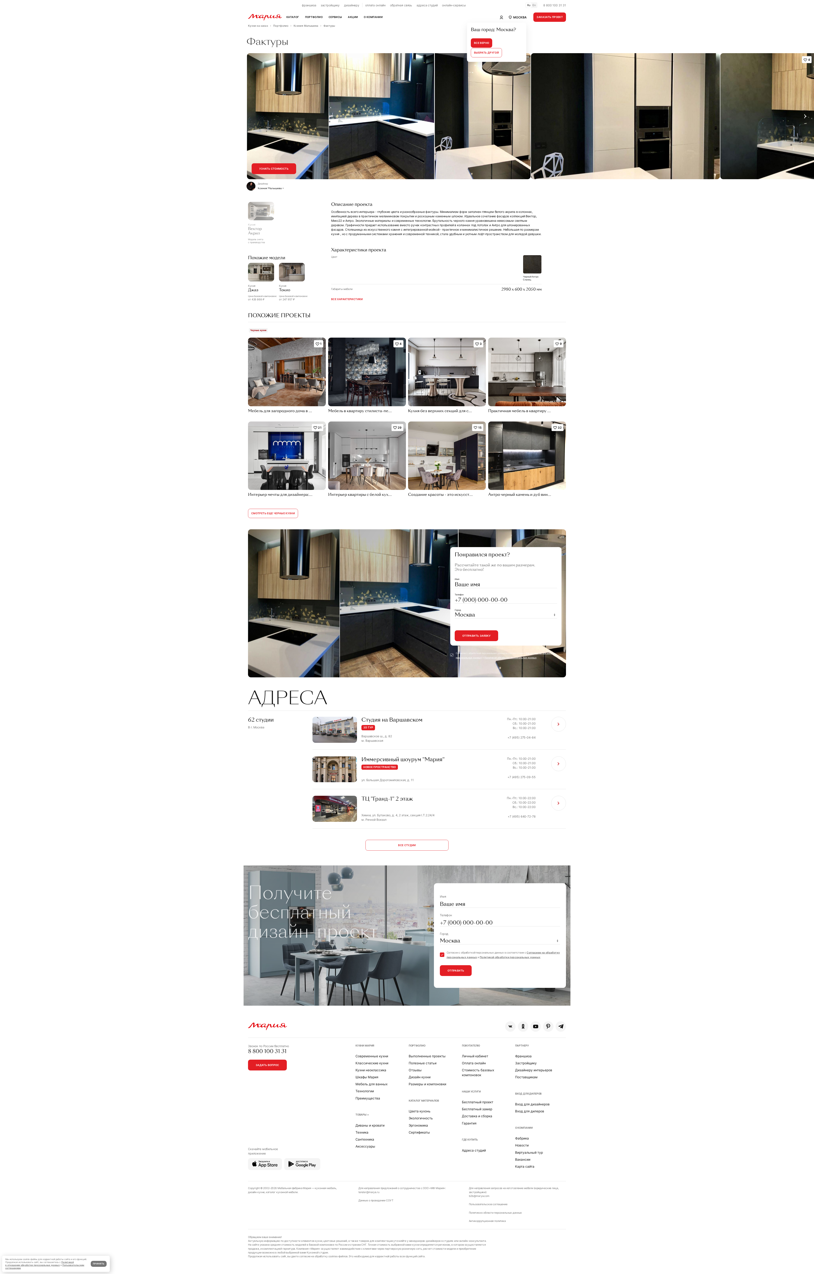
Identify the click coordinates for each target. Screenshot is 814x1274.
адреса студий (427, 5)
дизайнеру (351, 5)
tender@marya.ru (368, 1192)
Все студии (407, 845)
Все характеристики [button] (347, 299)
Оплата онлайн (474, 1063)
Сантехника (364, 1139)
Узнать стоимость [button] (274, 168)
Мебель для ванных (371, 1084)
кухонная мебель (325, 1188)
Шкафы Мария (366, 1077)
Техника (361, 1132)
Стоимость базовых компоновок (478, 1072)
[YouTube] (535, 1026)
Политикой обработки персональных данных (510, 657)
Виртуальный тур (529, 1153)
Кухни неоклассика (370, 1070)
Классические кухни (371, 1063)
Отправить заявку (476, 635)
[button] (517, 17)
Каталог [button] (292, 17)
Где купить (470, 1139)
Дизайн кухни (420, 1077)
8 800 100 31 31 (554, 5)
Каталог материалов (424, 1100)
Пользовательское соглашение (488, 1204)
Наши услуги (471, 1091)
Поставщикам (526, 1077)
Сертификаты (419, 1132)
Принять (98, 1263)
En (534, 5)
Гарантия (469, 1123)
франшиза (309, 5)
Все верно (481, 42)
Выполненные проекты (427, 1056)
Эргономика (418, 1125)
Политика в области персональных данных (495, 1212)
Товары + (362, 1114)
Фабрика (522, 1138)
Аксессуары (365, 1146)
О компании (524, 1127)
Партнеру (522, 1045)
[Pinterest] (548, 1026)
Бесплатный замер (477, 1109)
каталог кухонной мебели (282, 1192)
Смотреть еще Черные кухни (273, 513)
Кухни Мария (364, 1045)
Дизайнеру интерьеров (533, 1070)
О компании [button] (373, 17)
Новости (522, 1145)
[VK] (510, 1026)
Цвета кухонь (420, 1111)
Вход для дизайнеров (532, 1104)
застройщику (330, 5)
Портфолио (417, 1045)
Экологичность (421, 1118)
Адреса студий (474, 1150)
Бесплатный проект (477, 1102)
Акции (353, 17)
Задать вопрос (267, 1065)
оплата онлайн (375, 5)
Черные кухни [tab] (258, 330)
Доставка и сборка (477, 1116)
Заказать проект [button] (550, 17)
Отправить (455, 970)
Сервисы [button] (335, 17)
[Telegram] (561, 1026)
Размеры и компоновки (427, 1084)
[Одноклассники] (523, 1026)
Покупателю (471, 1045)
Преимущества (367, 1098)
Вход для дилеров (528, 1093)
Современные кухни (371, 1056)
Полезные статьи (422, 1063)
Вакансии (522, 1160)
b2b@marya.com (479, 1196)
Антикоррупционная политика (487, 1221)
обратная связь (401, 5)
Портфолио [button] (314, 17)
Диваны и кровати (370, 1125)
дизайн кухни (256, 1192)
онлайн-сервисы (454, 5)
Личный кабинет (475, 1056)
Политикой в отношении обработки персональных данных (39, 1264)
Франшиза (523, 1056)
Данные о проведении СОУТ (375, 1200)
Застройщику (526, 1063)
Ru (529, 5)
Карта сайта (524, 1166)
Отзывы (415, 1070)
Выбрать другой (486, 52)
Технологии (364, 1091)
